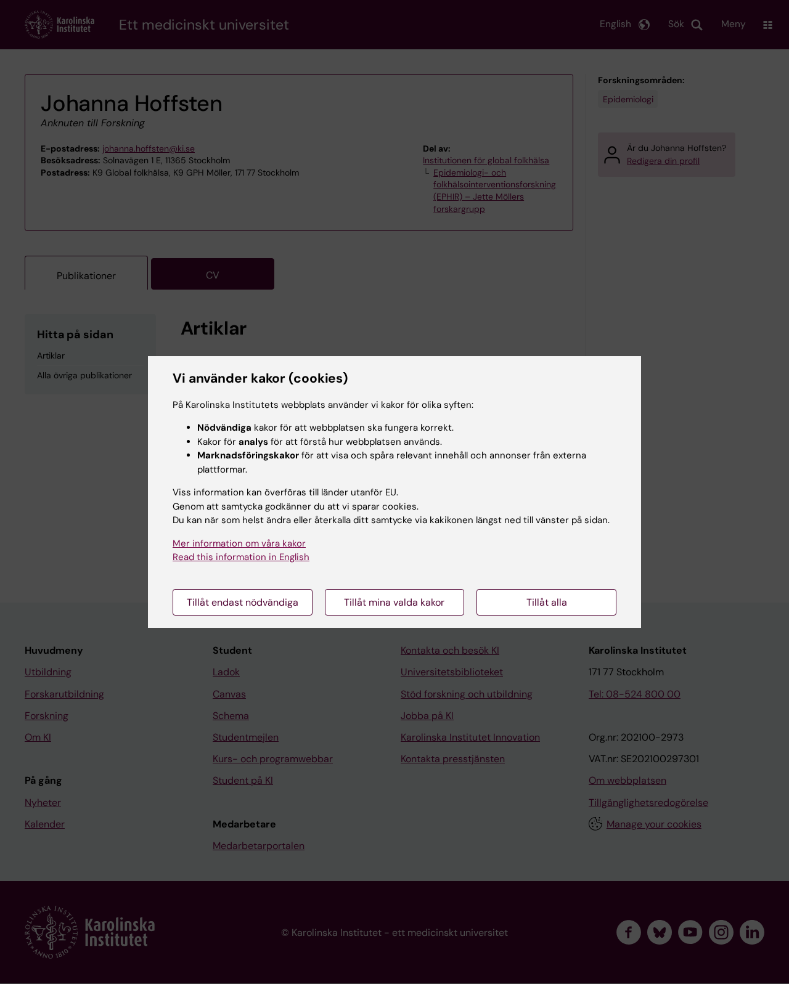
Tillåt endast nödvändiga (242, 602)
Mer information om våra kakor (239, 543)
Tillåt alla (546, 602)
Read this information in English (241, 557)
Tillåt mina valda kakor (394, 602)
